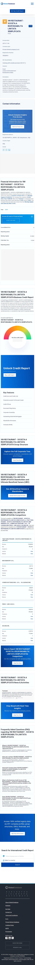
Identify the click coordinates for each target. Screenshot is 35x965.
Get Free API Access (17, 833)
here (6, 530)
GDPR (7, 928)
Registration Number (8, 52)
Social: (4, 146)
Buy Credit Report (18, 11)
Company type (6, 46)
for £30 (17, 340)
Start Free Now (17, 460)
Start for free (10, 220)
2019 (6, 209)
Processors (8, 931)
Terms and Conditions (11, 915)
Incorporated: (6, 40)
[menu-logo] (8, 4)
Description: (6, 77)
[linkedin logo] (9, 150)
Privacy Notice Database (12, 922)
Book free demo (17, 943)
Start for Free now (17, 126)
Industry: (5, 66)
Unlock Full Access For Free (17, 495)
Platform (7, 905)
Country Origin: (6, 140)
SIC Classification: (7, 60)
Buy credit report (10, 375)
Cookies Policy (9, 925)
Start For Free (17, 663)
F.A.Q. (6, 919)
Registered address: (8, 134)
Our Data (7, 909)
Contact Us (8, 912)
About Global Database (11, 902)
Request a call (17, 947)
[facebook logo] (4, 150)
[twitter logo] (6, 150)
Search (17, 865)
